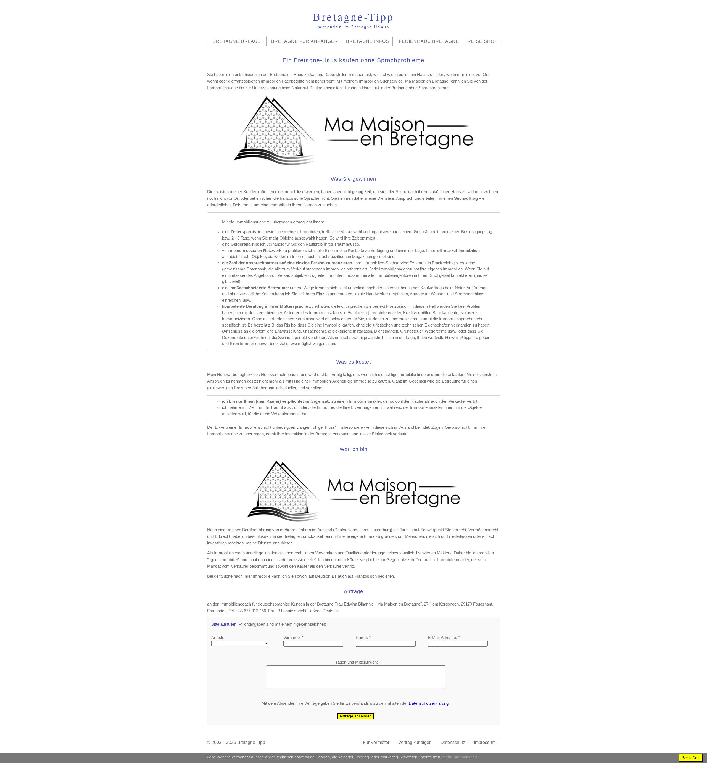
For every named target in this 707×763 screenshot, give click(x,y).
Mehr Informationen (459, 757)
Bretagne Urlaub (237, 41)
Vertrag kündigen (415, 742)
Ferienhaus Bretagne (429, 41)
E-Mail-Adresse (442, 637)
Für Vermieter (376, 742)
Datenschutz (452, 742)
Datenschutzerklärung (429, 703)
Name (361, 637)
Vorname (291, 637)
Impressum (484, 742)
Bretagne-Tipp (251, 742)
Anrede (217, 637)
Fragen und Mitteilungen (355, 662)
